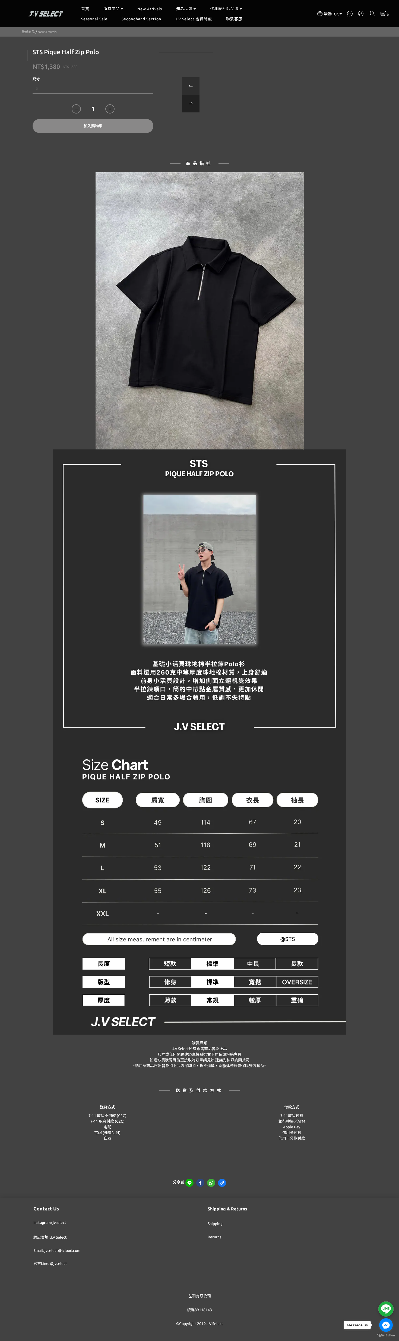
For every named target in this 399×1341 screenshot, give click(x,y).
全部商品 (28, 32)
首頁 (85, 9)
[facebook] (200, 1183)
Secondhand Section (141, 19)
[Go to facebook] (386, 1325)
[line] (189, 1183)
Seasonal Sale (94, 19)
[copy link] (222, 1183)
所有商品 (111, 9)
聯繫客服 (234, 19)
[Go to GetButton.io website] (386, 1335)
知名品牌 (184, 9)
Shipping (215, 1224)
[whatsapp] (211, 1183)
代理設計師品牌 (224, 9)
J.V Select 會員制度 (193, 19)
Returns (214, 1237)
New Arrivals (149, 9)
